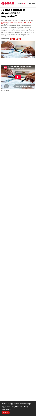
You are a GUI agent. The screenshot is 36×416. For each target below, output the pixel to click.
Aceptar (5, 412)
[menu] (33, 3)
